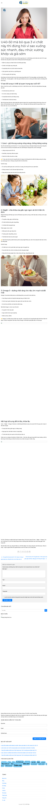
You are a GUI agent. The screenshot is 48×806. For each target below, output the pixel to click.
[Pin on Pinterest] (27, 552)
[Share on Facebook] (21, 552)
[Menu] (1, 2)
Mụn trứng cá (5, 764)
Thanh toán (4, 795)
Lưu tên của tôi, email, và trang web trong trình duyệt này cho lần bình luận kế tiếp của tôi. (23, 597)
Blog (3, 780)
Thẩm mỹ (18, 765)
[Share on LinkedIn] (30, 552)
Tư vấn (3, 800)
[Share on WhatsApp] (18, 552)
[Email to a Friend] (25, 552)
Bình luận (4, 569)
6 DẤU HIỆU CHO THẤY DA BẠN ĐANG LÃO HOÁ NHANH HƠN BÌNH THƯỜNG (18, 748)
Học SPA (34, 762)
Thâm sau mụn (8, 765)
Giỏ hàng (4, 785)
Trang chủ (4, 797)
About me (4, 778)
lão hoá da (43, 762)
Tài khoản (4, 793)
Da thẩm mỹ (19, 762)
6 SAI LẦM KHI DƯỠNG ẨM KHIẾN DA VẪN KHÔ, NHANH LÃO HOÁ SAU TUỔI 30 (18, 752)
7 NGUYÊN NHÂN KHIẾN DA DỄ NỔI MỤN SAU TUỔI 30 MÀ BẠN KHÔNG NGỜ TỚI (18, 750)
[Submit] (46, 610)
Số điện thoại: (4, 733)
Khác (38, 762)
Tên (3, 579)
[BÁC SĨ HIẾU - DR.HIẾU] (24, 3)
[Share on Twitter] (23, 552)
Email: (2, 728)
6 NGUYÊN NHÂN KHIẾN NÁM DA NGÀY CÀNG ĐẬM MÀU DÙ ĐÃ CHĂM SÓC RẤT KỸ (19, 745)
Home (3, 788)
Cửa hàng (4, 783)
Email (4, 585)
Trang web (4, 591)
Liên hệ (3, 790)
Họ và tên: (3, 723)
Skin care (26, 764)
